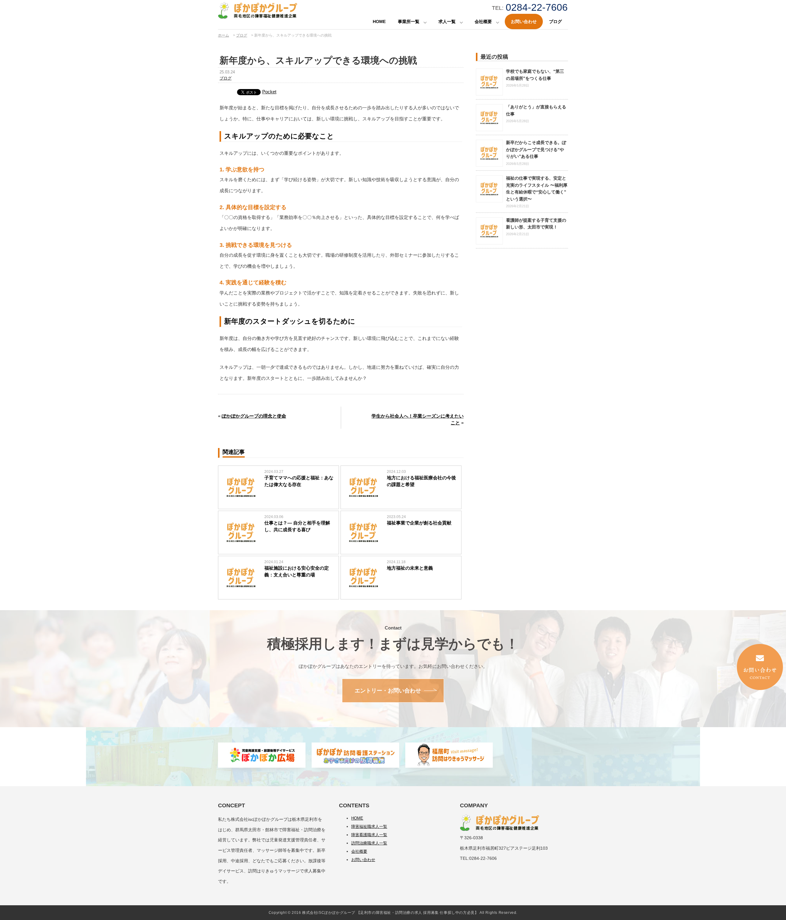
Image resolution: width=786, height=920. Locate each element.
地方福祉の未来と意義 (410, 568)
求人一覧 (447, 21)
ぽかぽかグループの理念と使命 (254, 416)
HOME (379, 21)
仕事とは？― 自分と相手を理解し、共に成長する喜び (297, 526)
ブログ (555, 21)
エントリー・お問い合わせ (388, 691)
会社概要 (483, 21)
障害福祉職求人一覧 (369, 826)
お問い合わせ (524, 21)
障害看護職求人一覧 (369, 834)
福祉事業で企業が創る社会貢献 (419, 522)
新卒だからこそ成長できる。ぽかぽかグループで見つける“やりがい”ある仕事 (536, 149)
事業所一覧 (408, 21)
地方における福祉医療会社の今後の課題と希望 (421, 481)
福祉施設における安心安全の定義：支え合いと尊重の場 (296, 571)
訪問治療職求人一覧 (369, 843)
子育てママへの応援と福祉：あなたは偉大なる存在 (298, 481)
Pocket (269, 91)
